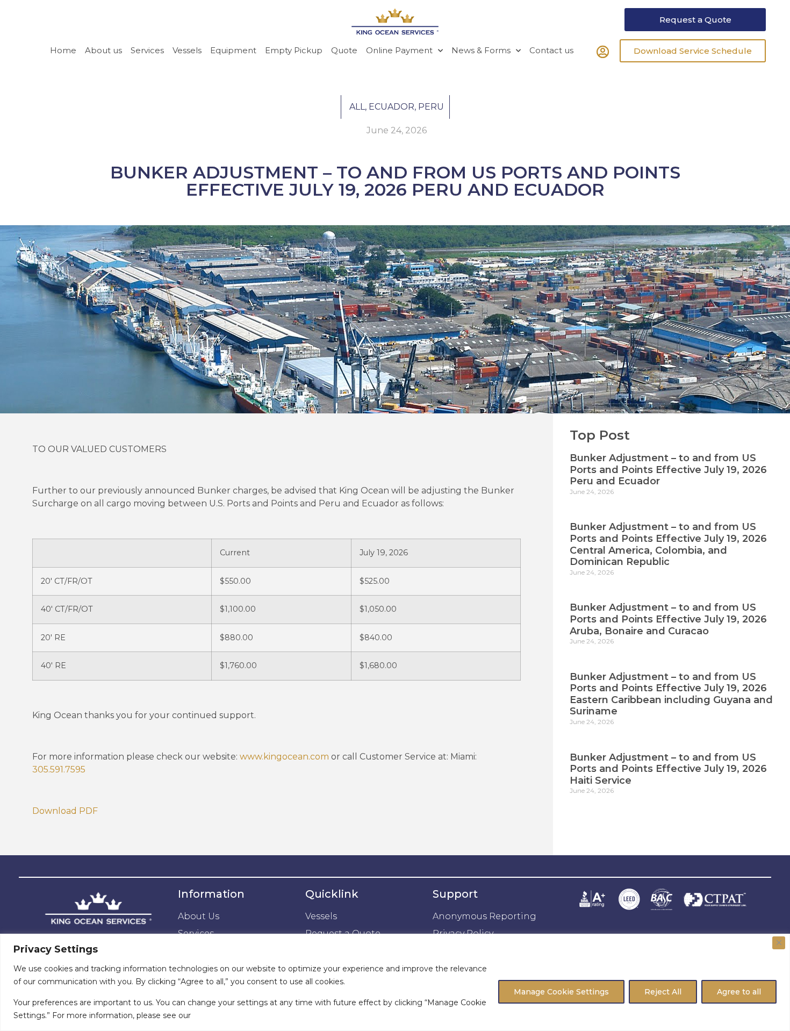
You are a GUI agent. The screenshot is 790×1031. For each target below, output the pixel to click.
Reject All (662, 992)
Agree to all (739, 992)
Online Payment (399, 50)
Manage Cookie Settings (561, 992)
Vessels (187, 50)
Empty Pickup (293, 50)
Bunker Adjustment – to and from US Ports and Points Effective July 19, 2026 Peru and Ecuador (668, 469)
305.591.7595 (58, 769)
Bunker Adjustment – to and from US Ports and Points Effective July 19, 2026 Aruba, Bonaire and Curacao (668, 619)
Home (63, 50)
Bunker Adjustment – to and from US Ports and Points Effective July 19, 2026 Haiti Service (668, 768)
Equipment (233, 50)
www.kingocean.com (284, 756)
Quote (344, 50)
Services (147, 50)
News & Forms (481, 50)
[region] (395, 982)
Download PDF (65, 811)
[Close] (778, 942)
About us (103, 50)
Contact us (551, 50)
